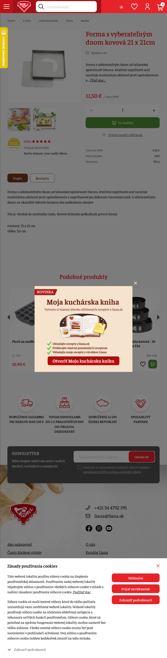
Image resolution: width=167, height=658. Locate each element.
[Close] (135, 283)
